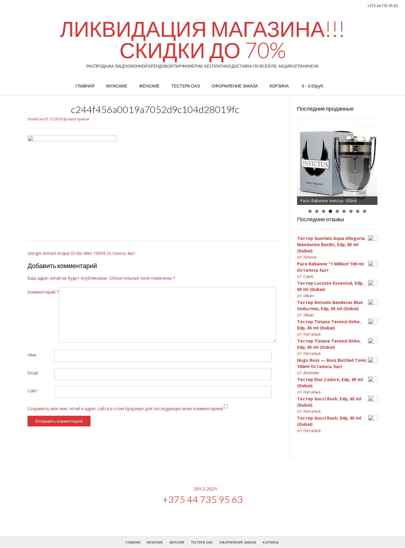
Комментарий (43, 292)
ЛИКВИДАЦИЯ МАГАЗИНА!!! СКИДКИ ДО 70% (202, 39)
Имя (32, 355)
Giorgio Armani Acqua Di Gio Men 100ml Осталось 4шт (81, 253)
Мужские (116, 85)
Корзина (279, 85)
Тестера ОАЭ (185, 85)
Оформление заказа (235, 85)
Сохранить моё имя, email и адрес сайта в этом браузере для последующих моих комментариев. (126, 408)
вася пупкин (78, 119)
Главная (85, 85)
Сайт (32, 391)
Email (33, 373)
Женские (149, 85)
